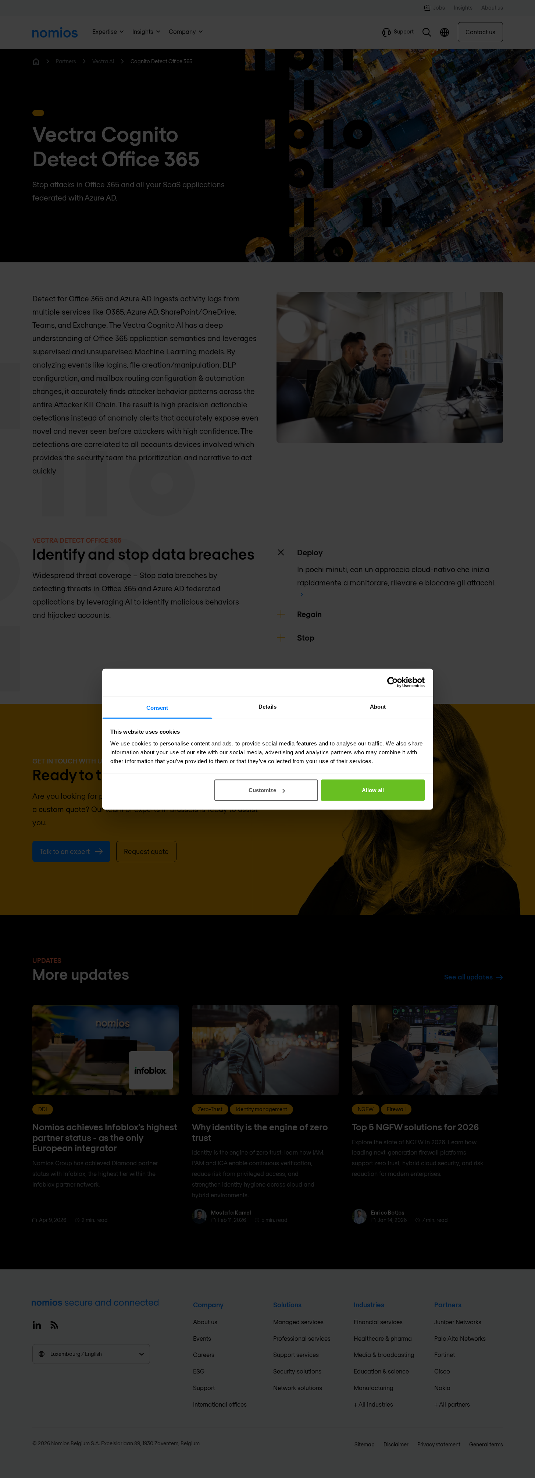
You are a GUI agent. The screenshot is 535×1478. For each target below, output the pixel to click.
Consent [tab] (157, 707)
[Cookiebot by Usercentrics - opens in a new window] (392, 682)
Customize (262, 790)
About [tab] (378, 706)
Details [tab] (267, 706)
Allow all (373, 790)
